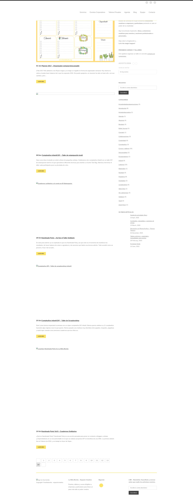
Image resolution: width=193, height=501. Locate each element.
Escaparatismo (123, 156)
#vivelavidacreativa (125, 112)
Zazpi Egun (122, 205)
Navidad (121, 172)
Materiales (122, 168)
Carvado (121, 132)
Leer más (41, 81)
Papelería (122, 176)
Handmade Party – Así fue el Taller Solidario (58, 238)
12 (102, 460)
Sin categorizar (123, 193)
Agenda (121, 116)
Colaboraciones (124, 136)
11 (97, 460)
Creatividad (122, 140)
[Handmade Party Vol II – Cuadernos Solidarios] (75, 387)
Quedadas (122, 180)
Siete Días (122, 189)
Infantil (121, 160)
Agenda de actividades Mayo (138, 215)
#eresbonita (122, 108)
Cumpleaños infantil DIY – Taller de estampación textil (62, 155)
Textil (120, 201)
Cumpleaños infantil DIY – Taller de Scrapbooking (60, 320)
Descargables (123, 152)
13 (108, 460)
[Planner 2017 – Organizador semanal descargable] (75, 34)
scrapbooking (123, 184)
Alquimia (121, 120)
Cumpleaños (123, 144)
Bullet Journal (123, 128)
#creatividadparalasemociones (128, 104)
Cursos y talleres (124, 148)
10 (92, 460)
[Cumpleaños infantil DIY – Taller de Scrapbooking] (75, 291)
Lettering (121, 164)
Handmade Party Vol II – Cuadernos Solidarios (59, 431)
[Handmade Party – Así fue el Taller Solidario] (75, 208)
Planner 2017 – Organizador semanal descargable (60, 66)
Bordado (121, 124)
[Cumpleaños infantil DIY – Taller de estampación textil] (75, 122)
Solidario (121, 197)
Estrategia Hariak (135, 244)
